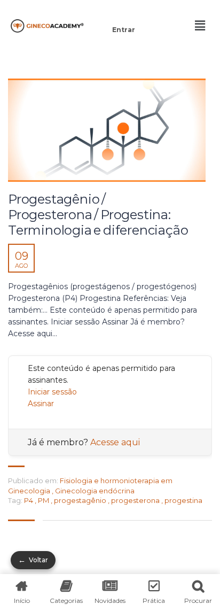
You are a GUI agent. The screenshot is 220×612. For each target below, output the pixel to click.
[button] (123, 15)
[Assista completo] (107, 130)
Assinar (41, 403)
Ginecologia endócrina (95, 490)
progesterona (136, 500)
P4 (29, 500)
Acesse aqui (115, 442)
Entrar (123, 30)
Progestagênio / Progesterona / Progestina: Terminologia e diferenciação (98, 215)
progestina (183, 500)
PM (44, 500)
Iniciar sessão (52, 392)
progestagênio (81, 500)
